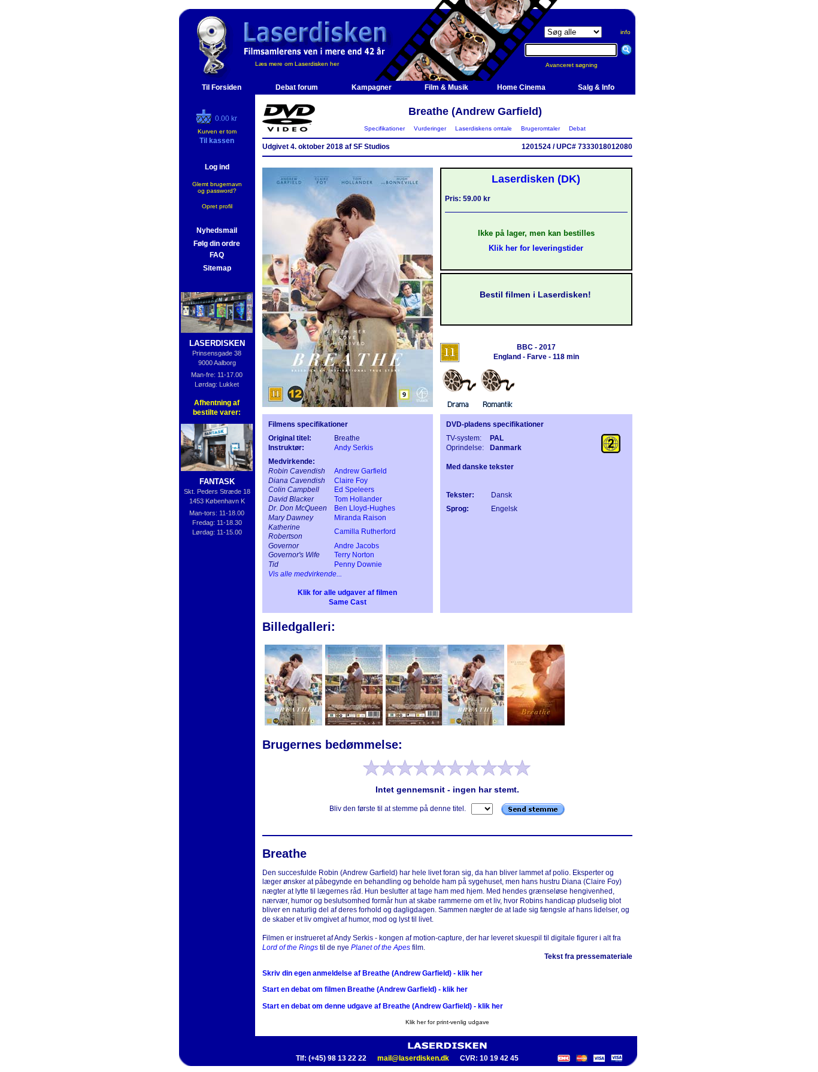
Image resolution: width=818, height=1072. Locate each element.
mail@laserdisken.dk (413, 1058)
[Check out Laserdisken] (205, 121)
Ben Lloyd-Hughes (364, 508)
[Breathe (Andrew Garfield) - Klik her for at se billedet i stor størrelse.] (347, 404)
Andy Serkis (353, 448)
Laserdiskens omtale (484, 128)
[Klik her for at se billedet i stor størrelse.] (294, 724)
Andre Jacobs (356, 546)
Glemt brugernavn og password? (217, 187)
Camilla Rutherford (365, 531)
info (625, 32)
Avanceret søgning (579, 65)
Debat (577, 128)
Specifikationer (384, 128)
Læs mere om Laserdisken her (297, 63)
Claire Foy (351, 480)
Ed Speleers (354, 489)
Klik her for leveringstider (536, 248)
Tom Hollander (358, 499)
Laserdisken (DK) (536, 179)
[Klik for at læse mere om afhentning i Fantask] (217, 447)
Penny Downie (358, 564)
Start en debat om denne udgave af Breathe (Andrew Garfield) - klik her (382, 1006)
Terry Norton (354, 555)
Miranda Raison (360, 518)
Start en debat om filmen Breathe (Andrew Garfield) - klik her (365, 989)
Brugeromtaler (540, 128)
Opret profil (217, 206)
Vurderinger (430, 128)
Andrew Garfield (360, 471)
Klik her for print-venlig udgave (447, 1022)
